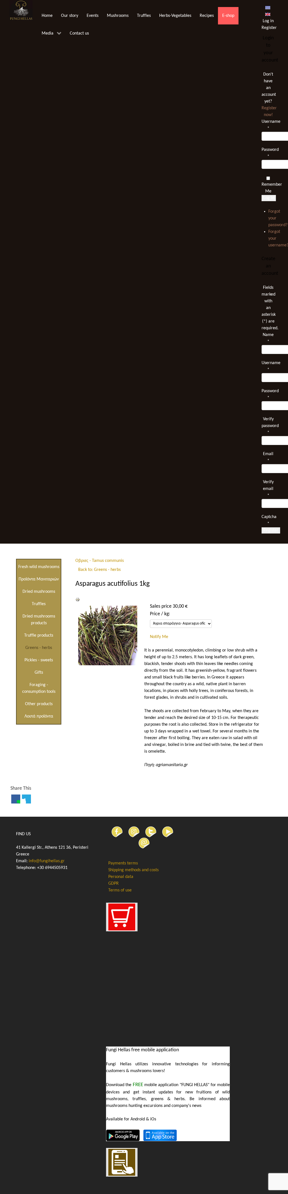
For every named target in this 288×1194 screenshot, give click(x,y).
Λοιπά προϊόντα (38, 716)
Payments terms (123, 863)
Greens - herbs (38, 648)
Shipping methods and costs (133, 870)
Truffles (39, 604)
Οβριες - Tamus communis (99, 561)
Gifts (39, 672)
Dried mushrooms (38, 591)
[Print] (77, 599)
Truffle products (38, 635)
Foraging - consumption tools (38, 688)
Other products (39, 704)
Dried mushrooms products (38, 619)
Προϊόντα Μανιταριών (39, 579)
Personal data (120, 877)
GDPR (113, 883)
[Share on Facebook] (15, 799)
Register (270, 530)
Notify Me (159, 637)
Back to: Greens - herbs (99, 570)
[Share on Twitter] (26, 799)
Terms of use (120, 890)
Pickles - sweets (38, 660)
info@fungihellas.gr (47, 861)
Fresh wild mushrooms (38, 567)
